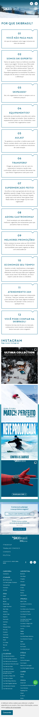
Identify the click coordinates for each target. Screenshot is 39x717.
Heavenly (5, 611)
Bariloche (22, 574)
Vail (4, 647)
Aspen (4, 596)
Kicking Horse (6, 585)
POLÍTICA (6, 555)
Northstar (5, 622)
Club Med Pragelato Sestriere (10, 683)
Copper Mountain (7, 606)
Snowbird (5, 632)
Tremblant (5, 587)
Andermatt (23, 683)
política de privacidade (13, 707)
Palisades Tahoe (6, 627)
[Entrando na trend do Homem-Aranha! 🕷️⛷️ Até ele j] (19, 478)
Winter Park (6, 650)
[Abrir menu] (36, 8)
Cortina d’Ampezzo (25, 660)
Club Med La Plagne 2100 (9, 676)
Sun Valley (5, 642)
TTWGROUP (7, 545)
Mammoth (5, 619)
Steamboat (5, 637)
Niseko (22, 676)
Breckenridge (6, 604)
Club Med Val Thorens (8, 669)
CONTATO (7, 552)
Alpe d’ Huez (23, 601)
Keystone (5, 617)
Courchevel (23, 617)
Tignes (21, 641)
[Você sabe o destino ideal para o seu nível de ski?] (19, 403)
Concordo (7, 712)
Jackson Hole (6, 614)
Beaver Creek (6, 599)
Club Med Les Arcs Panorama (10, 661)
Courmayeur (23, 663)
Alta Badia (22, 655)
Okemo (5, 624)
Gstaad (22, 693)
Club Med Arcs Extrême (8, 656)
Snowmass (5, 634)
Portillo (22, 592)
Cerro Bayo (23, 576)
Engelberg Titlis (23, 690)
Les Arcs (22, 628)
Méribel (22, 633)
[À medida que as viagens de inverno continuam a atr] (19, 365)
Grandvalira (6, 574)
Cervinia (22, 657)
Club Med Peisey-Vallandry (9, 681)
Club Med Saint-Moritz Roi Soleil (10, 664)
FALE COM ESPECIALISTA (19, 514)
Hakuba (22, 674)
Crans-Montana (24, 688)
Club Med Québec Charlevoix (10, 582)
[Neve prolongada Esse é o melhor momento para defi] (19, 441)
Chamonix (23, 606)
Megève (22, 631)
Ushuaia (22, 581)
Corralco (22, 590)
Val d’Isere (22, 644)
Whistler (5, 590)
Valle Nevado (23, 595)
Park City (5, 629)
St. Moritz (22, 695)
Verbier (22, 698)
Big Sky (4, 601)
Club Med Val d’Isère (8, 666)
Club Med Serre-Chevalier (9, 686)
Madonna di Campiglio (26, 665)
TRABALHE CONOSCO (11, 548)
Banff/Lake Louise (7, 580)
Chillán (22, 587)
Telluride (5, 645)
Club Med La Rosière (8, 678)
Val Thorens (23, 646)
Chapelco (22, 579)
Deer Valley (5, 609)
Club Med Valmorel (7, 688)
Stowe (4, 640)
